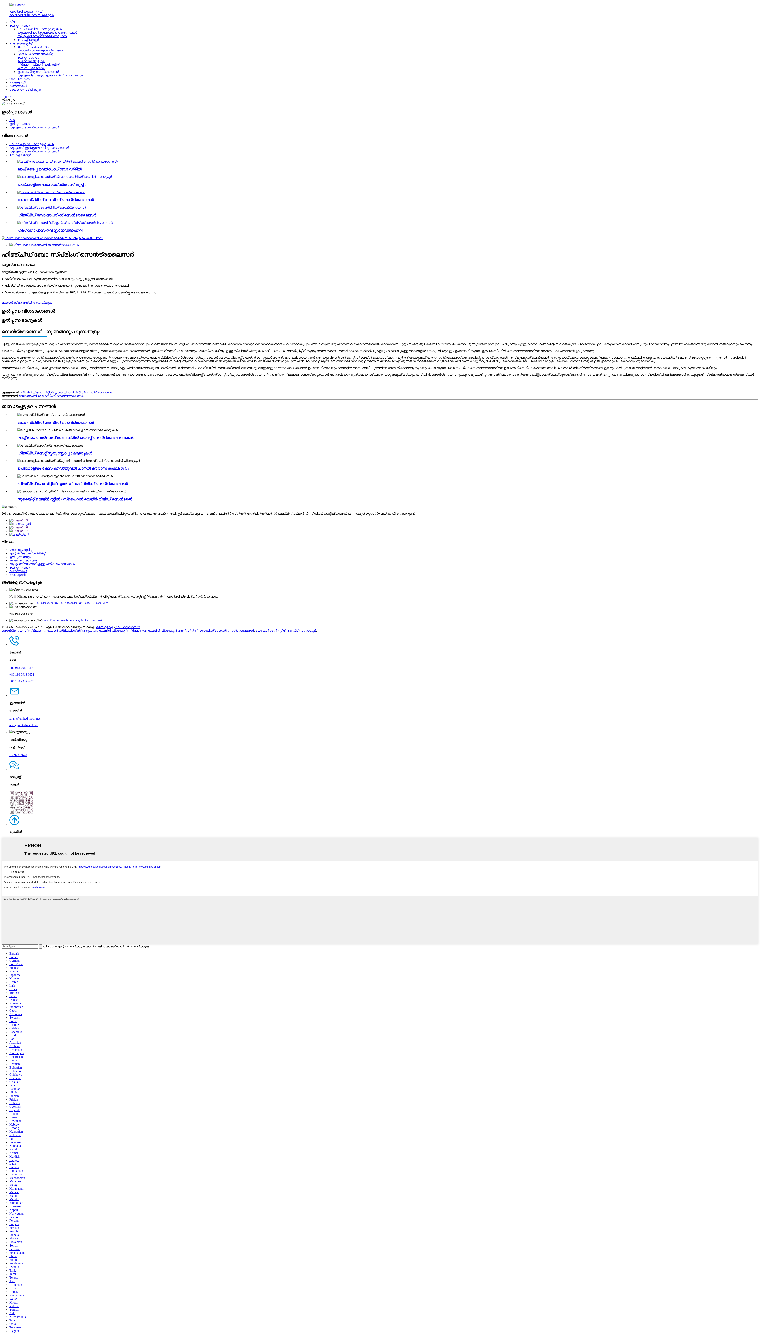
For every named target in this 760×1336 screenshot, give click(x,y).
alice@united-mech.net (87, 620)
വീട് (12, 22)
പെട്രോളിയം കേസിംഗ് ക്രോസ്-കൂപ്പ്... (51, 184)
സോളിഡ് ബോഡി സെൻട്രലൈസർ (226, 630)
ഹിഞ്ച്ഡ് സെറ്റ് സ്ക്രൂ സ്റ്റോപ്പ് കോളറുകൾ (54, 453)
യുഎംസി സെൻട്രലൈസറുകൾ (42, 36)
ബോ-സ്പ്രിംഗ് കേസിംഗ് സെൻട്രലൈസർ (55, 200)
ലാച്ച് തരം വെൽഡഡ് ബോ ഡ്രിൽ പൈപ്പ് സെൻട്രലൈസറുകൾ (75, 438)
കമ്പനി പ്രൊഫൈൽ (33, 46)
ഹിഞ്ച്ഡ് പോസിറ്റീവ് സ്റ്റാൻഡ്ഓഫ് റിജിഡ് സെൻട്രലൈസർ (66, 392)
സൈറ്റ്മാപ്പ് (104, 627)
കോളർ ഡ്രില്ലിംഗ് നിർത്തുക (69, 630)
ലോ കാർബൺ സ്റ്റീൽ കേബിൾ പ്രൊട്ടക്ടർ (286, 630)
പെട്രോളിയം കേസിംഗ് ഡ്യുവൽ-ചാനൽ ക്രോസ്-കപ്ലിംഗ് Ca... (74, 468)
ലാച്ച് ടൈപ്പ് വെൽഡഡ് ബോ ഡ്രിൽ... (51, 169)
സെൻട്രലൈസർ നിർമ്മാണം (24, 630)
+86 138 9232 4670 (97, 603)
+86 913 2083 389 (46, 603)
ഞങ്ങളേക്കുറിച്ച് (21, 43)
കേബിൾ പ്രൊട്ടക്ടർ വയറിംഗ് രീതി (173, 630)
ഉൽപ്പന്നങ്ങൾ (20, 25)
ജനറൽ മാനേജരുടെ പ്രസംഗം (40, 50)
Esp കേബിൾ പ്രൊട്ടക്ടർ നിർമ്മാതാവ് (119, 630)
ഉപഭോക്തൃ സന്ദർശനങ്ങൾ (38, 71)
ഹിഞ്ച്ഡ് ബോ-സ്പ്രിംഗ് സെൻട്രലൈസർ (56, 215)
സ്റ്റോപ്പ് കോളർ (28, 39)
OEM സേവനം (20, 79)
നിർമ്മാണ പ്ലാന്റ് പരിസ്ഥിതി (38, 64)
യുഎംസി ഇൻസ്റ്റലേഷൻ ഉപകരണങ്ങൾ (47, 32)
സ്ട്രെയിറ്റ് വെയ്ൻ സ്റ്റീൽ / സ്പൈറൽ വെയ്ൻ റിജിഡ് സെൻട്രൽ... (76, 499)
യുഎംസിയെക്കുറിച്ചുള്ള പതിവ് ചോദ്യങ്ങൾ (50, 75)
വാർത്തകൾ (18, 86)
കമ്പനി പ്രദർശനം (31, 68)
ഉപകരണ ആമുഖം (31, 61)
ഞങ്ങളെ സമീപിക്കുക (25, 89)
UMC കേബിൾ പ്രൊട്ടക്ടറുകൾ (39, 29)
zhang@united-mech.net (57, 620)
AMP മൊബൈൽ (127, 627)
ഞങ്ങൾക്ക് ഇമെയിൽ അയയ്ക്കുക (27, 302)
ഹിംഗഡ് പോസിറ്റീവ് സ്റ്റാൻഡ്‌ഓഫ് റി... (51, 230)
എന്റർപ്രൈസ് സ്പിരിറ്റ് (35, 54)
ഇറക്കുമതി (17, 82)
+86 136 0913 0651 (71, 603)
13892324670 (18, 755)
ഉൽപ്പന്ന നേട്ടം (28, 57)
